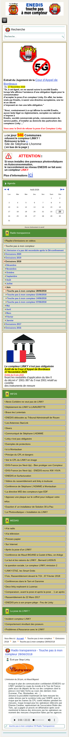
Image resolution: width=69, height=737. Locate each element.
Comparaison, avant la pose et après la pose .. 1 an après (35, 592)
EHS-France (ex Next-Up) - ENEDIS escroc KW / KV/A (32, 470)
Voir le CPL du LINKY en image (21, 460)
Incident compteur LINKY (18, 619)
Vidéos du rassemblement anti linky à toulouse (29, 481)
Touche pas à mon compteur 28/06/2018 (26, 291)
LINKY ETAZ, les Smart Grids (20, 570)
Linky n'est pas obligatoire (18, 438)
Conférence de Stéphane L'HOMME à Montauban (30, 486)
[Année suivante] (63, 189)
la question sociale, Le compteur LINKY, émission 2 (31, 565)
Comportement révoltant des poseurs (24, 624)
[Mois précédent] (8, 189)
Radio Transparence (46, 726)
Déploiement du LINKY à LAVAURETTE (25, 407)
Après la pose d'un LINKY (18, 549)
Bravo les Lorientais (15, 412)
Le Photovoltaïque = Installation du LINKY (26, 512)
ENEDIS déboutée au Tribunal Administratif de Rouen (32, 417)
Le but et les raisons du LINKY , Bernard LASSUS (30, 560)
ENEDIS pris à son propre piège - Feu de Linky (29, 602)
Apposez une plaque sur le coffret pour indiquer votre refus (32, 499)
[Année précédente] (5, 189)
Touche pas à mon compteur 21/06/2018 (26, 294)
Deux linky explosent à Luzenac (21, 586)
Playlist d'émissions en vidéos (20, 240)
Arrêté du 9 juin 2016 (14, 375)
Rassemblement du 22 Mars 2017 (22, 597)
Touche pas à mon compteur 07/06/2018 (26, 302)
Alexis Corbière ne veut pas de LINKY (24, 401)
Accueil (20, 638)
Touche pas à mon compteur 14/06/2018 (26, 298)
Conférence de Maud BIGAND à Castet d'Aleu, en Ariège (34, 555)
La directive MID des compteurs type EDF (26, 491)
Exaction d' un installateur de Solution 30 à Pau (29, 506)
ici (27, 141)
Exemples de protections (17, 444)
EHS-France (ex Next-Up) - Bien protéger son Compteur (34, 465)
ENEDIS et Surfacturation (18, 475)
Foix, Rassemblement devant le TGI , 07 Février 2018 (32, 576)
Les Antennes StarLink (16, 423)
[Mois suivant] (61, 189)
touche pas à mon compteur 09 (23, 726)
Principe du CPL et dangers (19, 454)
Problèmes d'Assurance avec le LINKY (24, 629)
